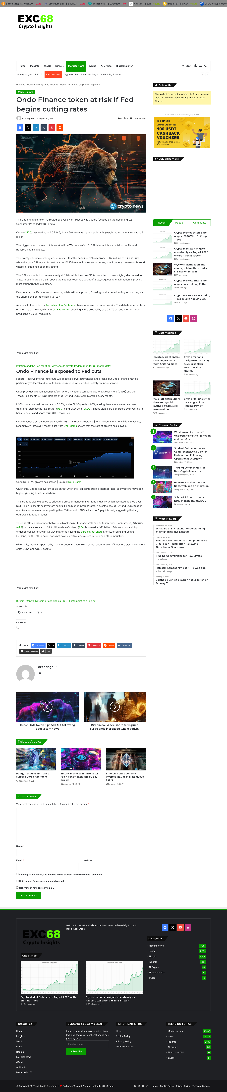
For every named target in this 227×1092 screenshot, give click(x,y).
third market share (92, 531)
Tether (100, 3)
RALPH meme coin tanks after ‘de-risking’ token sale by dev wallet (79, 776)
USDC (87, 408)
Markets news (76, 65)
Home (22, 65)
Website (88, 860)
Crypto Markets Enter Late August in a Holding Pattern (197, 402)
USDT (60, 408)
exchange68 (28, 118)
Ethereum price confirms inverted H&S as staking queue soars (125, 776)
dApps (92, 65)
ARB (19, 527)
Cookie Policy (123, 1036)
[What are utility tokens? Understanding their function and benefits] (162, 437)
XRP (139, 3)
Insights (34, 65)
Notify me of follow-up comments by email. (42, 881)
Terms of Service (125, 1046)
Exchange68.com (71, 1086)
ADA (81, 527)
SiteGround (108, 1086)
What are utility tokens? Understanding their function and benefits (192, 436)
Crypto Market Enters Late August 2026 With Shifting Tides (190, 236)
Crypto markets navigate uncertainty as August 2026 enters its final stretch (191, 252)
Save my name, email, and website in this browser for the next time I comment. (61, 874)
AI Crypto (106, 65)
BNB (173, 3)
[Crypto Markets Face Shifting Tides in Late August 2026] (162, 300)
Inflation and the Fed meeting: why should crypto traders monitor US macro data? (64, 365)
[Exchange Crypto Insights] (35, 21)
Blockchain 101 (124, 65)
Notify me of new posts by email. (36, 887)
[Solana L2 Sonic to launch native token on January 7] (162, 502)
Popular (179, 222)
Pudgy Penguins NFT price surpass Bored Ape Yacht (32, 775)
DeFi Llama (70, 425)
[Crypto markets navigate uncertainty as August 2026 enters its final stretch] (162, 253)
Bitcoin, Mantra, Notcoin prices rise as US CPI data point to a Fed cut (56, 601)
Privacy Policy (123, 1041)
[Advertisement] (147, 34)
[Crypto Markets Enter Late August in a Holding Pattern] (162, 285)
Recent (162, 222)
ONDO (27, 232)
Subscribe (76, 1051)
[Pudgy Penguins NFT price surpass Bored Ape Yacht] (36, 759)
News (58, 65)
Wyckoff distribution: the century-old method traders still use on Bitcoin (191, 268)
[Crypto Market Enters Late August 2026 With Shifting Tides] (162, 237)
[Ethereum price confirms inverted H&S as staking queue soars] (126, 759)
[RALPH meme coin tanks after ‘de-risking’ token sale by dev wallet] (81, 759)
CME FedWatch (61, 309)
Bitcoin (152, 956)
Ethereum (56, 3)
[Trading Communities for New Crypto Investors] (162, 472)
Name (20, 846)
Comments (199, 222)
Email (20, 860)
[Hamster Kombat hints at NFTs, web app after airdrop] (162, 487)
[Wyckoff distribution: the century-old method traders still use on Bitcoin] (162, 269)
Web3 (47, 65)
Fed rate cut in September (61, 305)
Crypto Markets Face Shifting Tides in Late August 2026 (93, 74)
